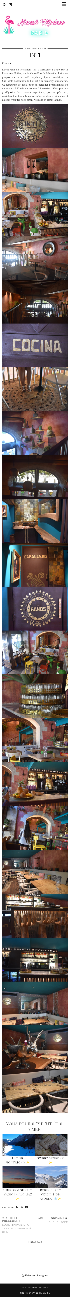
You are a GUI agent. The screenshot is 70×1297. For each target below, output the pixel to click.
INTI (35, 55)
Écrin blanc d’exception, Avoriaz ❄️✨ (50, 1194)
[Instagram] (4, 4)
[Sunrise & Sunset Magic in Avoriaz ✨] (19, 1177)
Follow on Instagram (36, 1275)
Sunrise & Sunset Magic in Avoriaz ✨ (17, 1194)
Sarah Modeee (39, 1287)
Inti (34, 69)
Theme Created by (35, 1293)
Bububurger (53, 1219)
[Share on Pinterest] (26, 1207)
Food (43, 48)
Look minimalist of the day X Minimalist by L (17, 1224)
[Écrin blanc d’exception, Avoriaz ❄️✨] (51, 1177)
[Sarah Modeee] (35, 21)
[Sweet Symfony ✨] (51, 1145)
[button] (65, 5)
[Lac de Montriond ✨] (19, 1145)
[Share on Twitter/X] (22, 1207)
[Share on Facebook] (17, 1207)
